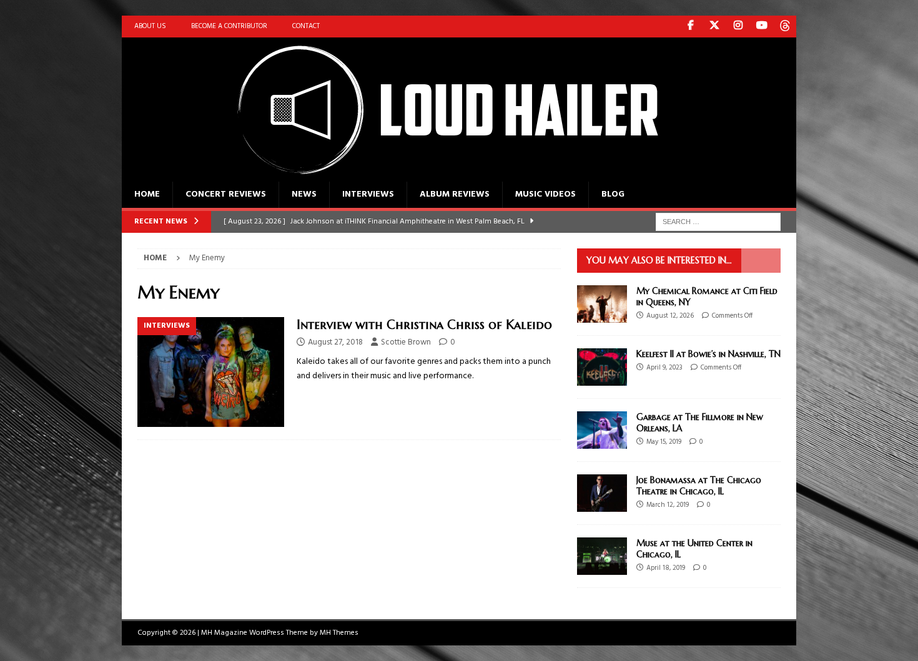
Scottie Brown (406, 342)
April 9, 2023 (664, 367)
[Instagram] (738, 26)
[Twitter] (714, 26)
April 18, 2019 (665, 568)
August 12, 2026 (670, 315)
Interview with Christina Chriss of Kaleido (424, 325)
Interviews (368, 194)
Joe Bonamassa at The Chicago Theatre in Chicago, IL (698, 485)
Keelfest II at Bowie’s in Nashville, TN (708, 354)
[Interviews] (210, 372)
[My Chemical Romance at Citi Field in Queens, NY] (602, 304)
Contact (306, 26)
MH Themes (339, 633)
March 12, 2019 (667, 505)
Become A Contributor (229, 26)
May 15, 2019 (663, 442)
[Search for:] (718, 222)
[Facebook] (690, 26)
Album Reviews (455, 194)
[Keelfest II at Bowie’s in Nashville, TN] (602, 367)
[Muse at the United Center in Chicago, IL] (602, 556)
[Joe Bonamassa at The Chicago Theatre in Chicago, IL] (602, 493)
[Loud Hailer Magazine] (434, 174)
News (304, 194)
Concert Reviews (225, 194)
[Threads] (785, 26)
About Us (150, 26)
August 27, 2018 (335, 342)
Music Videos (545, 194)
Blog (612, 194)
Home (147, 194)
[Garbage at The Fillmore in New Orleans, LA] (602, 430)
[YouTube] (761, 26)
